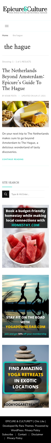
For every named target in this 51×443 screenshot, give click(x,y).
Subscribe (7, 434)
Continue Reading (13, 159)
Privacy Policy (32, 430)
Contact (22, 434)
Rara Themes (26, 426)
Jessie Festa (11, 96)
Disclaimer (37, 434)
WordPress (17, 430)
